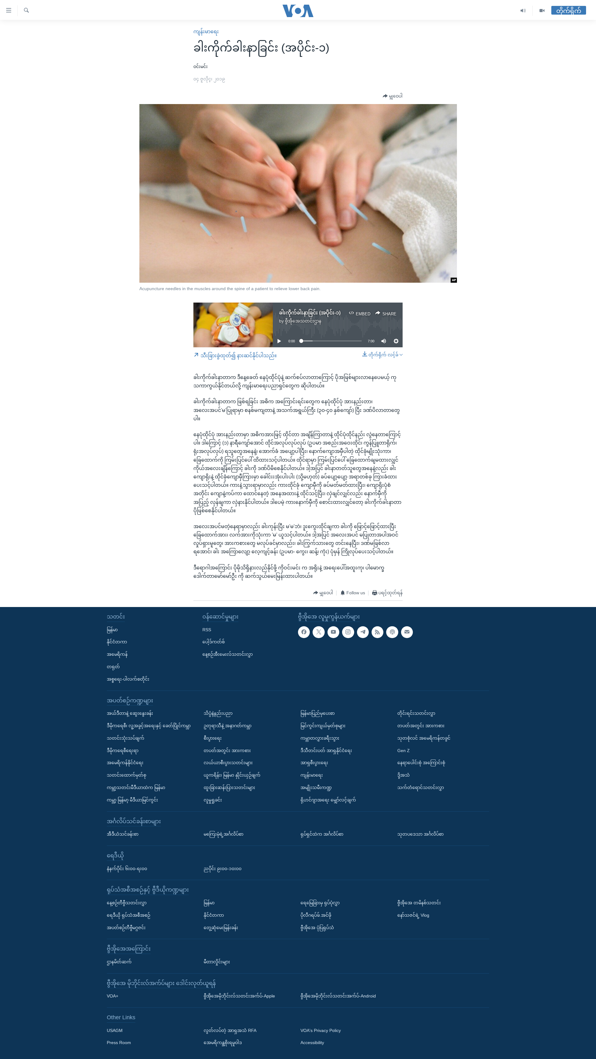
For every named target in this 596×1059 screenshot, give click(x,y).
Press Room (119, 1042)
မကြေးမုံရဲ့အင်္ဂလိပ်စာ (223, 834)
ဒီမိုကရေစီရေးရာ (122, 750)
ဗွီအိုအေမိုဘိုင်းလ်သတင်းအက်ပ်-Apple (239, 995)
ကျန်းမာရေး (206, 31)
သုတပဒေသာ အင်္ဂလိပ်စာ (420, 834)
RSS (206, 629)
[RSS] (377, 632)
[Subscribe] (407, 632)
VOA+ (112, 995)
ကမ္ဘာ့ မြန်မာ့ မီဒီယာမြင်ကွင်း (132, 799)
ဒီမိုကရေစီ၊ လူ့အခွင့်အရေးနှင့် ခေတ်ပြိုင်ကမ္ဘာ (149, 725)
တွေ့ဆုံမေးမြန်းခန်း (221, 927)
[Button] (393, 96)
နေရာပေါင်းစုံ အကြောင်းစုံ (421, 762)
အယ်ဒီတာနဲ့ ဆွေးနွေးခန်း (130, 713)
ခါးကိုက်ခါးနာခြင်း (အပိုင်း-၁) (310, 312)
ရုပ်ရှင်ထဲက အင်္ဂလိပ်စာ (321, 834)
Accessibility (312, 1042)
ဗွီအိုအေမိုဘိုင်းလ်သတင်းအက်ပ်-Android (338, 995)
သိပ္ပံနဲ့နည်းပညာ (218, 713)
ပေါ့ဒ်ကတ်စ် (213, 641)
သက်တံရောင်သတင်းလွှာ (420, 787)
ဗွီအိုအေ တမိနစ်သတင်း (419, 902)
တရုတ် (113, 666)
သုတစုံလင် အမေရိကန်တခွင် (423, 738)
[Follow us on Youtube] (333, 632)
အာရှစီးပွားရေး (314, 762)
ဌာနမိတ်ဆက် (119, 961)
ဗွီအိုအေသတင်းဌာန (303, 320)
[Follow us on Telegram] (363, 632)
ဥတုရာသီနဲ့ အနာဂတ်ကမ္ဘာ (227, 725)
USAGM (115, 1030)
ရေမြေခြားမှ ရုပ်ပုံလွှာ (320, 902)
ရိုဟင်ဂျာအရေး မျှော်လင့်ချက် (328, 799)
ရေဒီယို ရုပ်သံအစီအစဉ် (128, 915)
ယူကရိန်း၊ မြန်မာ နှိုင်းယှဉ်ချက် (232, 775)
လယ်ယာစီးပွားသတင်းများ (228, 762)
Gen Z (403, 750)
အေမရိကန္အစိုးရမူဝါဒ (223, 1042)
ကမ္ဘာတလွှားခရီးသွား (319, 738)
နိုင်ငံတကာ (117, 641)
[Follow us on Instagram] (348, 632)
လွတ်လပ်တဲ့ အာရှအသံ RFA (230, 1030)
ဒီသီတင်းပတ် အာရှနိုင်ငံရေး (326, 750)
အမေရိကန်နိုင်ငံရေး (125, 762)
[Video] (542, 11)
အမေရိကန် (117, 654)
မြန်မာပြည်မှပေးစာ (317, 713)
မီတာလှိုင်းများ (217, 961)
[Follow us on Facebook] (304, 632)
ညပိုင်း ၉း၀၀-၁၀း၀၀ (223, 868)
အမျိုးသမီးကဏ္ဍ (316, 787)
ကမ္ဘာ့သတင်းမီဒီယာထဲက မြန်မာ (136, 787)
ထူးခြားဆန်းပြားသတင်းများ (229, 787)
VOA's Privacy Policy (320, 1030)
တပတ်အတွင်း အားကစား (227, 750)
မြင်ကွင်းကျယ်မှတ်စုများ (322, 725)
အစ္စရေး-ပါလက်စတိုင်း (128, 679)
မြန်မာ (112, 629)
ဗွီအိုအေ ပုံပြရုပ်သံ (317, 927)
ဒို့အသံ (403, 775)
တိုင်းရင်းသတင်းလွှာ (416, 713)
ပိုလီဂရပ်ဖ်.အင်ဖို (315, 915)
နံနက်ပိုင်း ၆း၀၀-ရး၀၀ (127, 868)
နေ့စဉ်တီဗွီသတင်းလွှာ (127, 902)
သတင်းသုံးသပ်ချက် (125, 738)
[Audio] (523, 11)
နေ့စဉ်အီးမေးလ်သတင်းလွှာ (227, 654)
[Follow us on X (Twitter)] (318, 632)
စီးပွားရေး (213, 738)
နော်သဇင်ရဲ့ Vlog (413, 915)
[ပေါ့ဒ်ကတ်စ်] (392, 632)
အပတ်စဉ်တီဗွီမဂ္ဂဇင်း (126, 927)
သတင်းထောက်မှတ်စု (126, 775)
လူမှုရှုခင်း (213, 799)
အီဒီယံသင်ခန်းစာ (122, 834)
